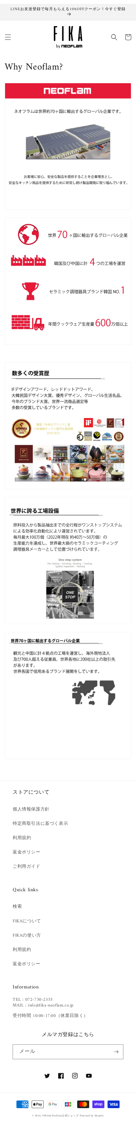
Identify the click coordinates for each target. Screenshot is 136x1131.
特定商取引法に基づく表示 (40, 824)
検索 (17, 907)
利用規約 (22, 838)
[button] (8, 37)
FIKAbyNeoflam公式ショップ (60, 1116)
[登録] (116, 1051)
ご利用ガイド (26, 867)
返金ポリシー (26, 852)
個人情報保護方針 (31, 809)
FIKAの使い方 (27, 935)
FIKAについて (27, 921)
